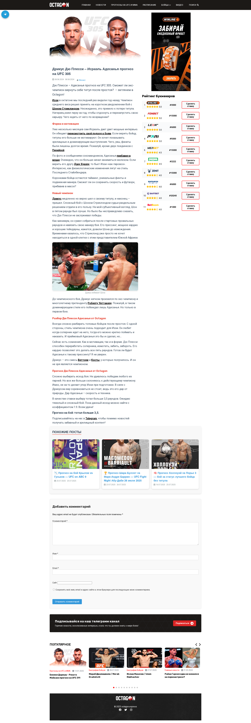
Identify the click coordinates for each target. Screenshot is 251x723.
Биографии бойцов (97, 670)
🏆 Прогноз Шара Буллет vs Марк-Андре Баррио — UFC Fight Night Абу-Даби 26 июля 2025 (125, 476)
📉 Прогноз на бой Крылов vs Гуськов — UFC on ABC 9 (73, 474)
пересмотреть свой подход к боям (89, 133)
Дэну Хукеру (81, 164)
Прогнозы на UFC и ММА (124, 5)
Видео (179, 5)
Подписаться (182, 623)
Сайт (54, 582)
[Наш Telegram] (5, 14)
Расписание (149, 5)
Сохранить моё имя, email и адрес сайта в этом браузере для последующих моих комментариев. (103, 590)
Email (55, 568)
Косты (95, 360)
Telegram (91, 418)
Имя (55, 553)
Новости (101, 5)
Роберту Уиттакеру (100, 303)
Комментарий (59, 521)
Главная (86, 5)
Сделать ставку (190, 104)
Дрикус (56, 198)
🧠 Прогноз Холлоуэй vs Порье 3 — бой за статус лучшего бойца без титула (175, 476)
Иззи (55, 100)
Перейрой (58, 150)
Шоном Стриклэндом (65, 108)
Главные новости (172, 670)
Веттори (83, 360)
